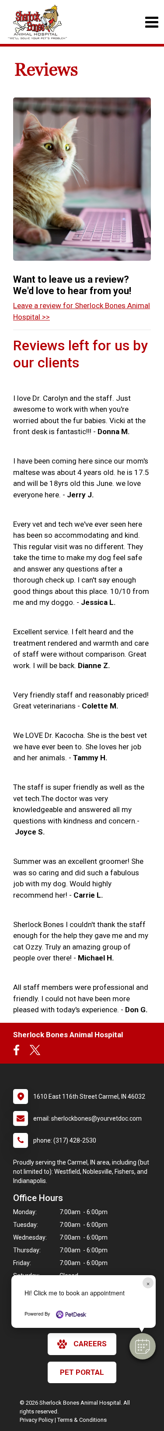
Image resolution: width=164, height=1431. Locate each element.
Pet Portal (82, 1372)
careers (90, 1343)
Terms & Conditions (82, 1420)
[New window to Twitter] (35, 1052)
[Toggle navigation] (151, 22)
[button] (142, 1346)
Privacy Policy (36, 1420)
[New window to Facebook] (18, 1052)
